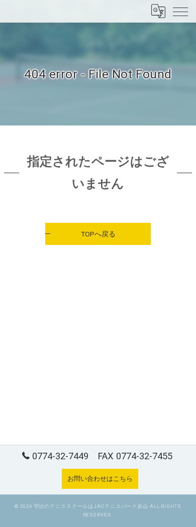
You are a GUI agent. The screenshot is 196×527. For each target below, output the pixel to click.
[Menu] (180, 11)
